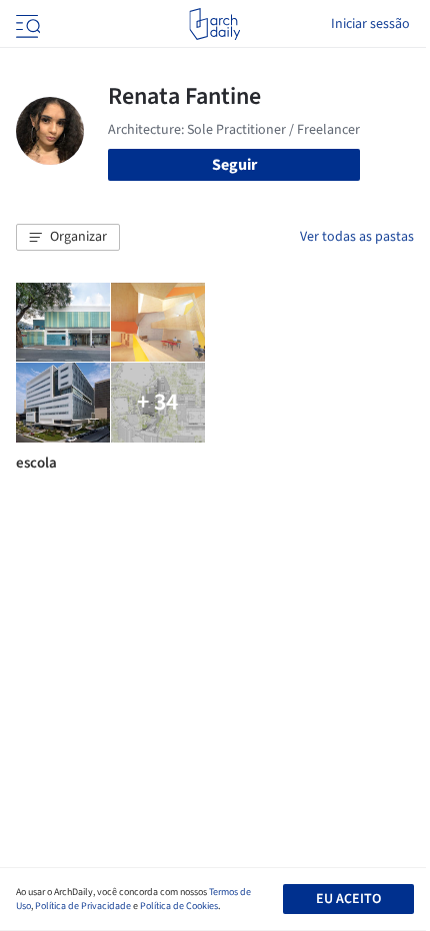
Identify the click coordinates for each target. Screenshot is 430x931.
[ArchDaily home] (214, 24)
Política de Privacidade (83, 906)
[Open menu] (26, 24)
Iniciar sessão (370, 24)
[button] (68, 238)
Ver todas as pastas (357, 237)
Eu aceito (348, 899)
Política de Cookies (179, 906)
